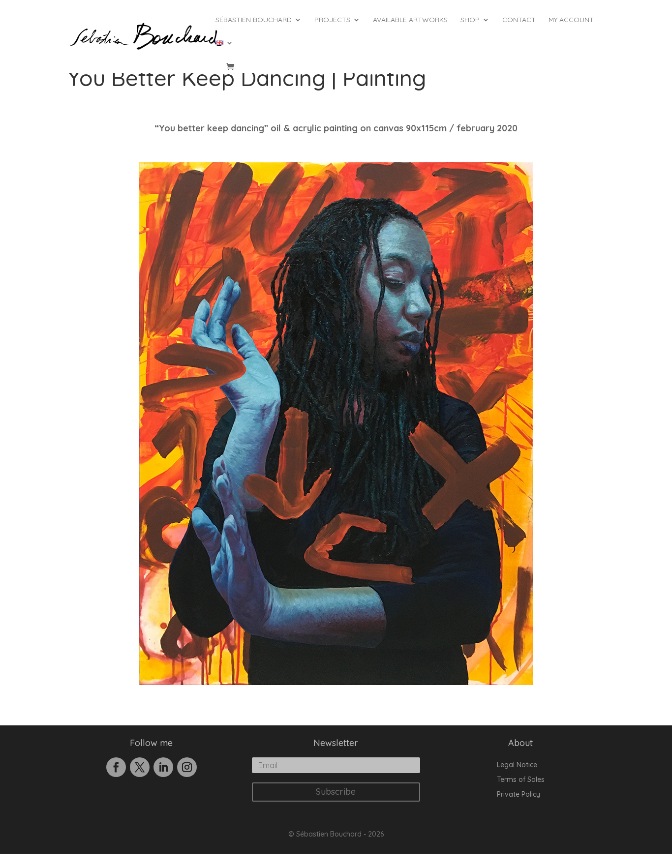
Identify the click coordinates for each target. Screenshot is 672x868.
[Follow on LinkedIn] (163, 767)
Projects (332, 20)
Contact (519, 20)
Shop (470, 20)
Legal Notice (517, 765)
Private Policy (518, 795)
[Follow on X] (140, 767)
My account (571, 20)
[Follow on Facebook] (116, 767)
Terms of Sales (521, 780)
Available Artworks (410, 20)
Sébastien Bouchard (253, 20)
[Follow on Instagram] (187, 767)
